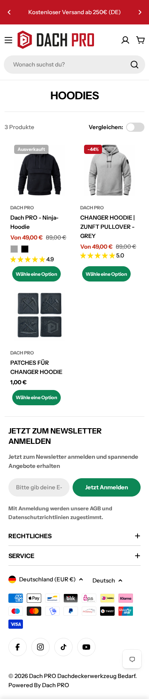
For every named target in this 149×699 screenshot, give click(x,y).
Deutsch (103, 580)
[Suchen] (134, 64)
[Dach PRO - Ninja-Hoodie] (39, 170)
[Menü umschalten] (8, 40)
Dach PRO (22, 207)
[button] (9, 12)
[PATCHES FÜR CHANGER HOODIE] (39, 315)
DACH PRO (92, 207)
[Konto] (125, 40)
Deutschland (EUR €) (47, 579)
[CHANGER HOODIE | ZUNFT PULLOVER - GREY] (109, 170)
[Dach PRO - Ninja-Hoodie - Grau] (14, 249)
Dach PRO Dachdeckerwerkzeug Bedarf (82, 676)
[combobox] (74, 64)
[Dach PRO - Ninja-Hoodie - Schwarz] (25, 249)
